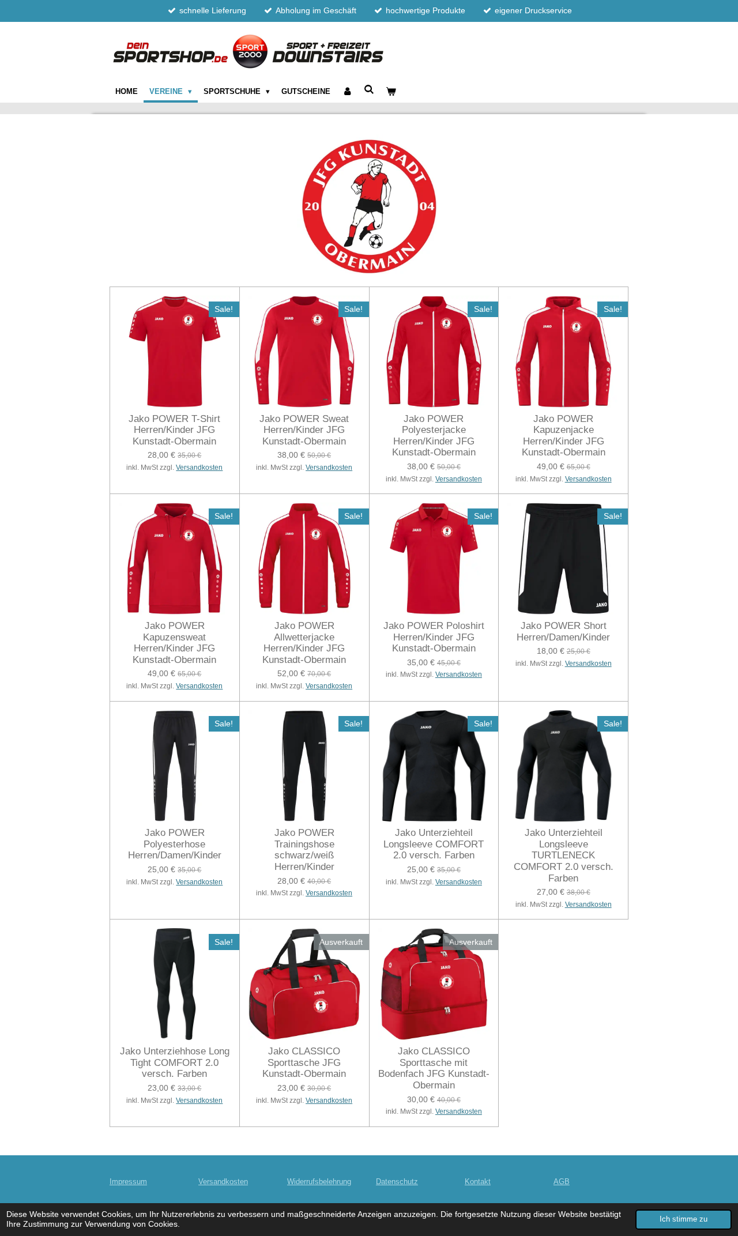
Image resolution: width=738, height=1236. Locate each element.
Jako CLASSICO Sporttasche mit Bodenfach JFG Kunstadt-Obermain (434, 1068)
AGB (562, 1181)
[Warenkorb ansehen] (391, 92)
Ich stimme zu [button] (683, 1219)
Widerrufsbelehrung (319, 1181)
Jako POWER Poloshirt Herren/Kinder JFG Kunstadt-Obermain (433, 637)
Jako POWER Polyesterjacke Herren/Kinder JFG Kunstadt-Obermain (434, 435)
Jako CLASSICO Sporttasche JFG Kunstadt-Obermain (304, 1062)
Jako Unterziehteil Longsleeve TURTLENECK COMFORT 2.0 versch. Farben (563, 855)
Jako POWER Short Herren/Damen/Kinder (563, 631)
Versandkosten (199, 468)
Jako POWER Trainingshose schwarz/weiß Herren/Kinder (304, 849)
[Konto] (347, 92)
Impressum (128, 1181)
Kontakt (478, 1181)
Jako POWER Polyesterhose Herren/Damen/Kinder (174, 844)
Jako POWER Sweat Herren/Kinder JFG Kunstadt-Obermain (304, 430)
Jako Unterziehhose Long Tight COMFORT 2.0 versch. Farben (174, 1062)
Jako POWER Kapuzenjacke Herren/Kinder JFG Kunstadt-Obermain (563, 435)
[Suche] (370, 90)
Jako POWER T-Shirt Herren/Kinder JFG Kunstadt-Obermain (174, 430)
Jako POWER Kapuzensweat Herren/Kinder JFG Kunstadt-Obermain (174, 642)
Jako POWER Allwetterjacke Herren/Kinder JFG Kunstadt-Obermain (304, 642)
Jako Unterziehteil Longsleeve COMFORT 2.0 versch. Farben (433, 844)
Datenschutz (397, 1181)
